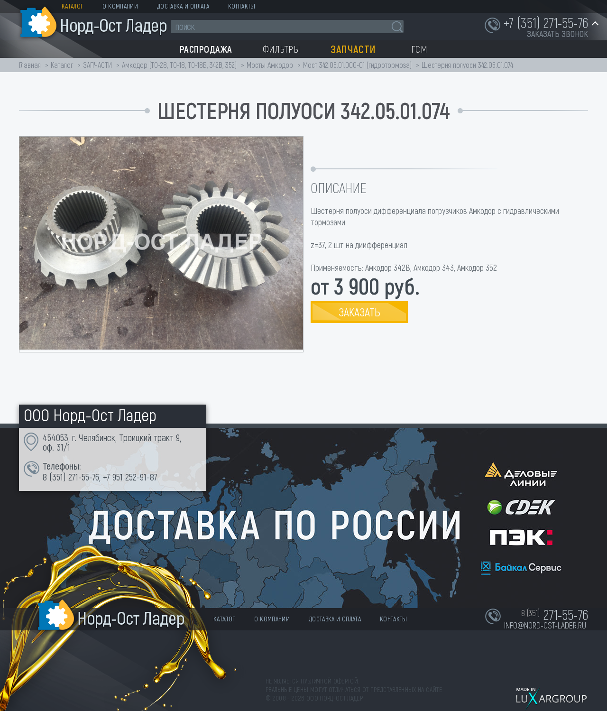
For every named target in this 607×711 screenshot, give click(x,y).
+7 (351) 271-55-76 (546, 22)
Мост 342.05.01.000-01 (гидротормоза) (357, 64)
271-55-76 (83, 476)
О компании (120, 6)
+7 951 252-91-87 (130, 476)
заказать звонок (557, 33)
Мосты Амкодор (270, 64)
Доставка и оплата (183, 6)
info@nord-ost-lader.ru (545, 625)
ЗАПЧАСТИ (98, 64)
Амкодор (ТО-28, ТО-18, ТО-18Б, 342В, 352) (179, 64)
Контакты (242, 6)
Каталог (72, 6)
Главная (30, 64)
